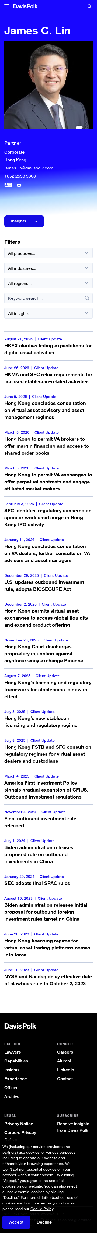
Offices (11, 1087)
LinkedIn (65, 1069)
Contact (65, 1078)
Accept (16, 1222)
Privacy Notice (18, 1123)
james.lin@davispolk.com (28, 168)
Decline (44, 1222)
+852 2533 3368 (20, 176)
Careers (65, 1052)
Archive (11, 1096)
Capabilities (16, 1061)
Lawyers (12, 1052)
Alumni (64, 1061)
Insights (11, 1069)
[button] (6, 6)
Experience (15, 1078)
